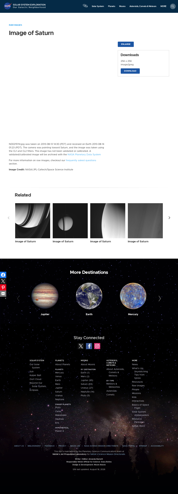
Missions (136, 393)
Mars (57, 384)
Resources (137, 382)
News (135, 364)
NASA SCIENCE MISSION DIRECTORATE (101, 446)
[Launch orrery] (85, 7)
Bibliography (34, 446)
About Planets (62, 364)
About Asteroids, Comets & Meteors (115, 372)
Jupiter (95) (87, 380)
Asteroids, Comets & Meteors (112, 363)
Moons (84, 361)
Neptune (59, 399)
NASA (8, 6)
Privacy (62, 446)
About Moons (88, 364)
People (135, 389)
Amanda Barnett (96, 459)
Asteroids (111, 391)
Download (130, 71)
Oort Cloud (35, 379)
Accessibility (157, 446)
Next (169, 217)
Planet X (59, 431)
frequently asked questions (81, 160)
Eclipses (34, 390)
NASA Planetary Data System (84, 154)
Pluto (58, 407)
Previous (8, 217)
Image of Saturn (25, 241)
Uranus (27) (87, 388)
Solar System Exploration (29, 4)
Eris (57, 423)
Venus (58, 376)
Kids (134, 397)
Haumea (59, 419)
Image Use (75, 446)
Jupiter (45, 314)
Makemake (60, 415)
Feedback (50, 446)
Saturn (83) (87, 384)
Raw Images (15, 25)
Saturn (58, 392)
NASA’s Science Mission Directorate (107, 454)
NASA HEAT (138, 426)
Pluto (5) (85, 395)
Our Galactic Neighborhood (29, 8)
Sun (32, 371)
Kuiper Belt (35, 375)
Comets (110, 395)
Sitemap (143, 446)
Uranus (59, 395)
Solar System (37, 361)
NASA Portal (128, 446)
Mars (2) (85, 376)
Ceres (58, 411)
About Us (19, 446)
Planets (59, 361)
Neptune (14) (87, 392)
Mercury (133, 314)
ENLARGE (125, 44)
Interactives (138, 401)
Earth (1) (85, 373)
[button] (163, 6)
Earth (89, 314)
